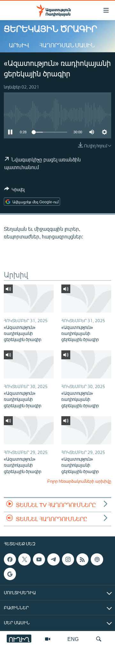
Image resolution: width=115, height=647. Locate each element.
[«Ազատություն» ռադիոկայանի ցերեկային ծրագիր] (29, 299)
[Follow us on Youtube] (39, 559)
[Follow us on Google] (10, 574)
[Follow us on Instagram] (68, 559)
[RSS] (82, 559)
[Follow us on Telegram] (53, 559)
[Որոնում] (98, 639)
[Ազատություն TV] (47, 639)
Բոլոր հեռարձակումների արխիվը (79, 481)
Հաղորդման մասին (67, 45)
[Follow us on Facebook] (10, 559)
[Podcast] (97, 559)
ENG (73, 639)
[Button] (14, 190)
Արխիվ (19, 45)
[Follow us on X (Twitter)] (24, 559)
